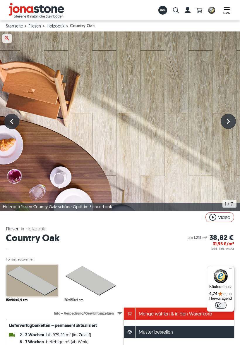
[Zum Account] (188, 10)
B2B (163, 10)
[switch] (221, 305)
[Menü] (230, 269)
